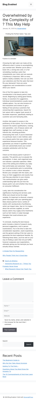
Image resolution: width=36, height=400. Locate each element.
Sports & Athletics (11, 261)
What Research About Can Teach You (18, 269)
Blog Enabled (10, 4)
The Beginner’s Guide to (11, 360)
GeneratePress (28, 397)
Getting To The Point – (10, 366)
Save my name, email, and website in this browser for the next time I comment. (18, 322)
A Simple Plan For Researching (13, 251)
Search (5, 341)
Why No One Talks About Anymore (15, 363)
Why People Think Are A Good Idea (15, 255)
